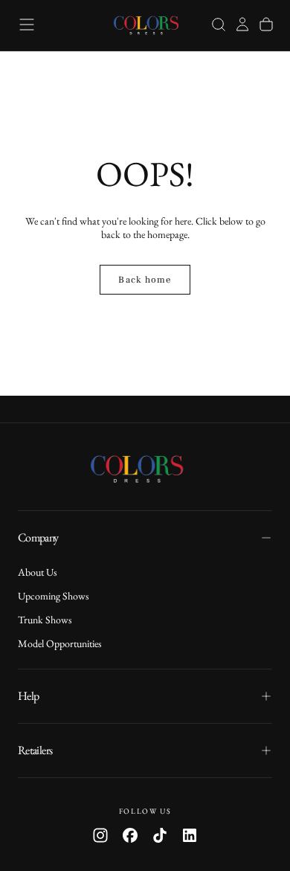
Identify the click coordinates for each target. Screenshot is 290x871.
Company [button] (38, 537)
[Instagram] (100, 835)
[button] (27, 24)
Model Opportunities (60, 643)
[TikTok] (160, 835)
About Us (37, 572)
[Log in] (242, 24)
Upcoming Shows (53, 595)
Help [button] (28, 696)
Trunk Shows (45, 619)
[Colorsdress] (145, 468)
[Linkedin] (190, 835)
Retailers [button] (35, 750)
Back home (144, 280)
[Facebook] (130, 835)
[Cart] (266, 24)
